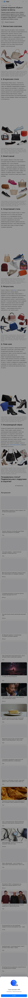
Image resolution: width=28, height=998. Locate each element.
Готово (14, 995)
